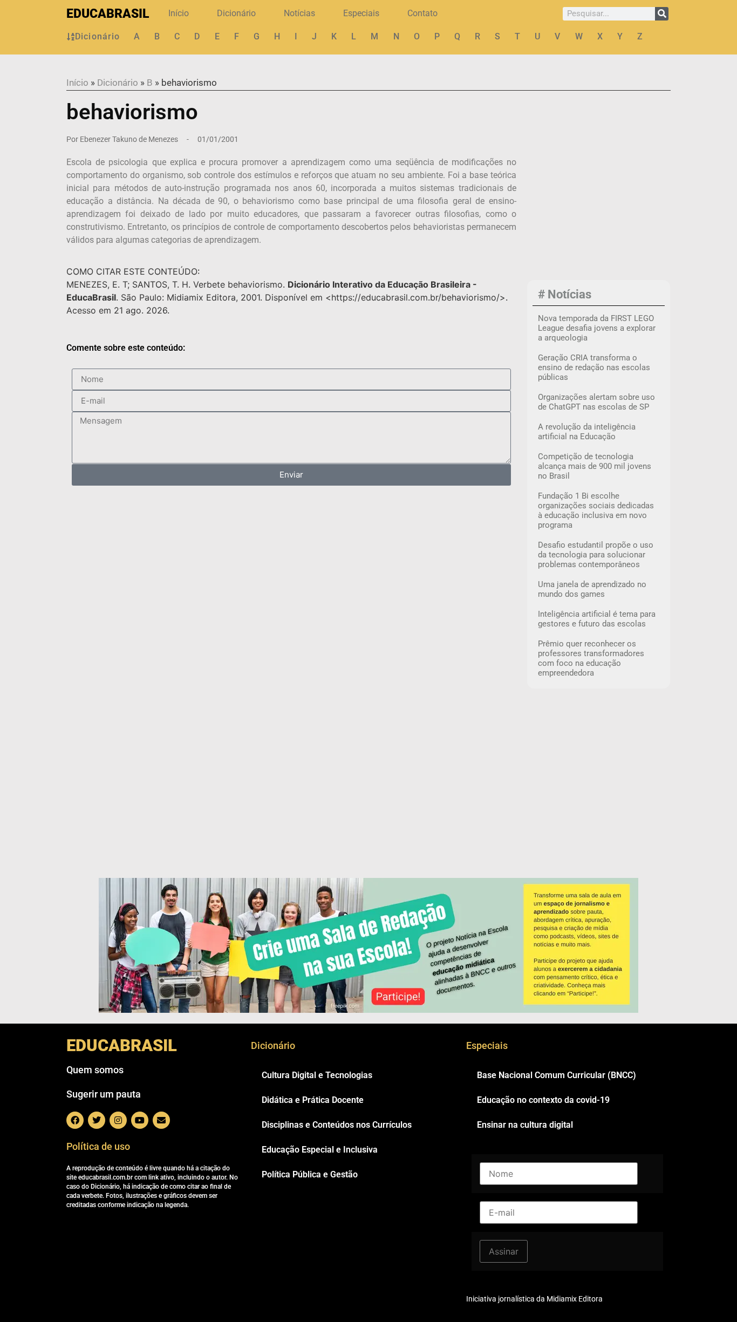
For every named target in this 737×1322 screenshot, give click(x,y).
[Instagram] (118, 1120)
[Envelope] (161, 1120)
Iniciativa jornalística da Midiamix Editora (534, 1298)
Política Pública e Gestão (310, 1174)
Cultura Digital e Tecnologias (317, 1075)
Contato (422, 13)
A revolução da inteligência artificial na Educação (587, 431)
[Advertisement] (599, 205)
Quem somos (95, 1069)
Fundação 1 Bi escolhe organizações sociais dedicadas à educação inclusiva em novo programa (596, 510)
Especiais (361, 13)
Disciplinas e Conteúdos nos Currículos (337, 1125)
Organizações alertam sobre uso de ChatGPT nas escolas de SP (596, 402)
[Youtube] (139, 1120)
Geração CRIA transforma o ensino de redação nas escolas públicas (594, 367)
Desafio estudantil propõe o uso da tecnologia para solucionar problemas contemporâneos (595, 554)
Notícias (299, 13)
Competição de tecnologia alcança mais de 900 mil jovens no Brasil (594, 466)
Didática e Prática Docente (313, 1100)
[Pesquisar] (661, 14)
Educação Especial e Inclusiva (320, 1149)
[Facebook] (75, 1120)
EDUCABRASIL (107, 13)
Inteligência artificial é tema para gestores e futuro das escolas (597, 619)
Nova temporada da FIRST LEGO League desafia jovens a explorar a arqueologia (597, 328)
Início (178, 13)
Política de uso (98, 1146)
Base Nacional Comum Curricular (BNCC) (556, 1075)
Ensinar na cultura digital (525, 1125)
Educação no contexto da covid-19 (543, 1100)
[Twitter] (96, 1120)
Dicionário (236, 13)
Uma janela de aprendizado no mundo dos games (592, 589)
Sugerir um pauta (103, 1094)
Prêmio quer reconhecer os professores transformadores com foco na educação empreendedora (591, 658)
